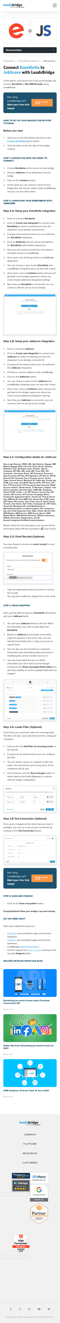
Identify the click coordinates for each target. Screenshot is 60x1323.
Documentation (14, 50)
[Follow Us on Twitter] (49, 1309)
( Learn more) (48, 528)
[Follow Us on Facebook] (10, 1309)
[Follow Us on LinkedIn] (29, 1309)
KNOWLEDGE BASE (29, 946)
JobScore (11, 940)
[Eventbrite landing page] (16, 31)
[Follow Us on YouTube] (39, 1309)
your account (34, 950)
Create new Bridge (17, 141)
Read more (8, 1009)
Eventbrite (12, 933)
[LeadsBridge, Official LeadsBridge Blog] (13, 5)
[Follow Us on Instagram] (20, 1309)
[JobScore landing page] (44, 31)
